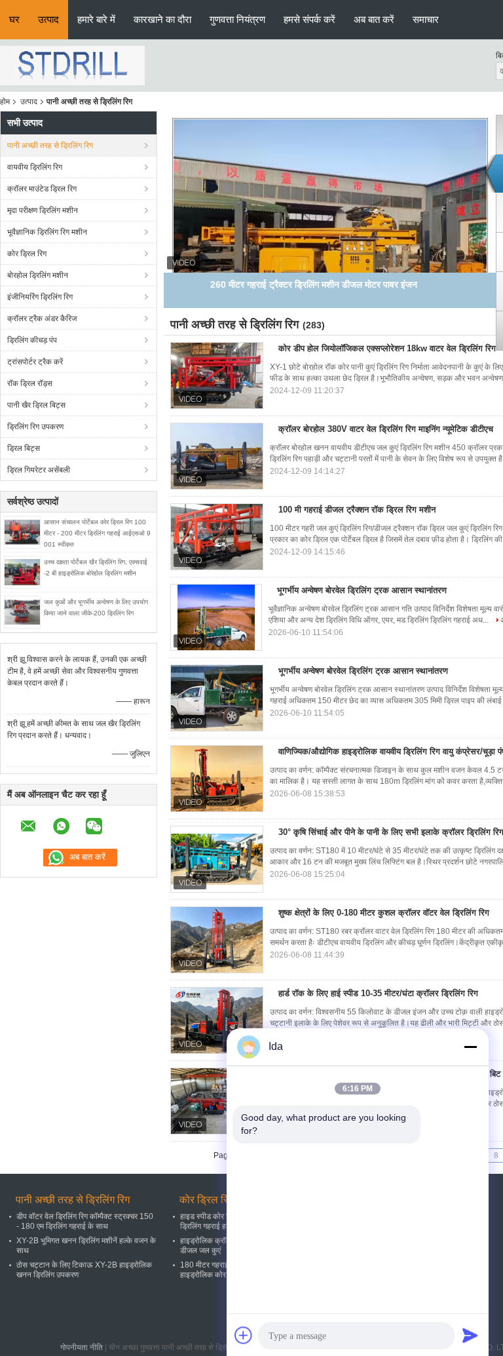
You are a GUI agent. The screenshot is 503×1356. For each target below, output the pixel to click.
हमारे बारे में (96, 19)
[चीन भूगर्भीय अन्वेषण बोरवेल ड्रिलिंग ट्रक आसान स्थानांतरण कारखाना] (216, 617)
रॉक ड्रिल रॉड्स (29, 383)
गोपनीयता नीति (81, 1347)
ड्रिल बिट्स (23, 448)
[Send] (470, 1335)
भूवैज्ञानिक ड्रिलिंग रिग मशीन (47, 232)
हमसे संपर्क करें (309, 19)
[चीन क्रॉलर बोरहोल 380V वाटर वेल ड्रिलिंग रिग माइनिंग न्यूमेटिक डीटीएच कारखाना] (216, 456)
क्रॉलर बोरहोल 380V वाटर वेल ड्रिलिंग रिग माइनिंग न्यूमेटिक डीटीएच (385, 429)
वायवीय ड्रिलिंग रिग (34, 167)
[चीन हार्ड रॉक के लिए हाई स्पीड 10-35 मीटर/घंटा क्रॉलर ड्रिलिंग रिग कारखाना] (216, 1020)
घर (14, 19)
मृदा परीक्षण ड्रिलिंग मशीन (42, 210)
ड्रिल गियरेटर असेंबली (38, 470)
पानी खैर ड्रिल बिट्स (36, 405)
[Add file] (243, 1335)
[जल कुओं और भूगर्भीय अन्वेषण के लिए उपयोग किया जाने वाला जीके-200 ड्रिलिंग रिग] (22, 611)
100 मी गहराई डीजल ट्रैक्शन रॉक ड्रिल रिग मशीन (357, 509)
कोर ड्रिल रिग (27, 253)
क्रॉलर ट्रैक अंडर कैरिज (42, 318)
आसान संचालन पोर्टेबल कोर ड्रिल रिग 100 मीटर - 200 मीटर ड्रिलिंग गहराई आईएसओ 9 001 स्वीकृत (97, 533)
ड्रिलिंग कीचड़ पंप (32, 340)
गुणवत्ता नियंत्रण (237, 19)
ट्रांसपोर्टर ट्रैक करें (35, 361)
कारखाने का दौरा (162, 19)
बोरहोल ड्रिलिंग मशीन (37, 275)
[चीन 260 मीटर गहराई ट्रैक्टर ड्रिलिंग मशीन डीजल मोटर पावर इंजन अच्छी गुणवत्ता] (330, 236)
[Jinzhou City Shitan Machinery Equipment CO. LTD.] (72, 64)
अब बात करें (374, 19)
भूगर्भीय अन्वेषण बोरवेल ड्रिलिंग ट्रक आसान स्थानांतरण (362, 590)
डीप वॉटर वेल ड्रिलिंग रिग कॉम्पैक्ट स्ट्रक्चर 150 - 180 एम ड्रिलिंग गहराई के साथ (84, 1221)
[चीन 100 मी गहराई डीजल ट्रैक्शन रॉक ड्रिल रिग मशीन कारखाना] (216, 536)
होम (5, 101)
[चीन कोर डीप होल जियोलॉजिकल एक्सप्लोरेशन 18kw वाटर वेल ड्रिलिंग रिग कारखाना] (216, 375)
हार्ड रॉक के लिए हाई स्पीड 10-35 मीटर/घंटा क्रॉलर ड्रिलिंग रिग (378, 993)
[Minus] (470, 1047)
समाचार (426, 19)
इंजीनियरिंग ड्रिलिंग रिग (40, 296)
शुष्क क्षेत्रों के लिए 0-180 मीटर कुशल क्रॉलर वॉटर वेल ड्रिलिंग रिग (383, 913)
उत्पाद (48, 19)
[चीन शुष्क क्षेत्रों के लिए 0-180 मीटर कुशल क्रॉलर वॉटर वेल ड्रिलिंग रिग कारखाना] (216, 939)
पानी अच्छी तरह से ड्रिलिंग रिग (50, 145)
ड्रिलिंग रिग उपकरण (35, 426)
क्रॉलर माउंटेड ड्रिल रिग (42, 188)
